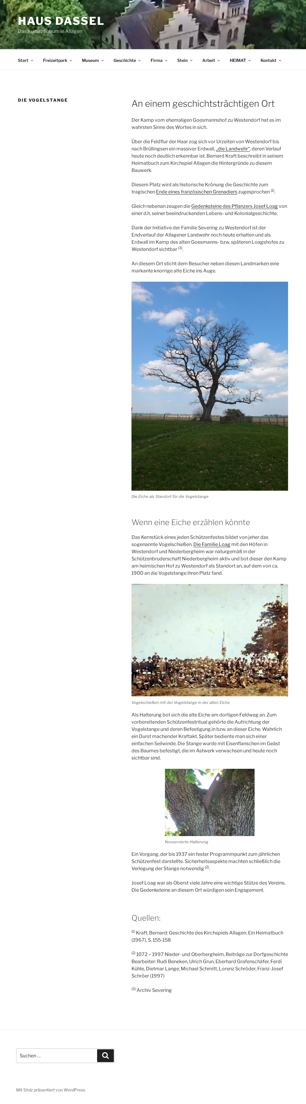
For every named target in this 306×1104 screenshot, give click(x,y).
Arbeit (208, 60)
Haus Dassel (61, 21)
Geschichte (125, 60)
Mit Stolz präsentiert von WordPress (50, 1089)
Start (23, 60)
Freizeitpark (55, 60)
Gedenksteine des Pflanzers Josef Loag (234, 206)
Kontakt (268, 60)
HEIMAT (238, 60)
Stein (182, 60)
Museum (90, 60)
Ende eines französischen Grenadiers (196, 192)
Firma (157, 60)
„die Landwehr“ (233, 149)
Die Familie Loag (211, 544)
